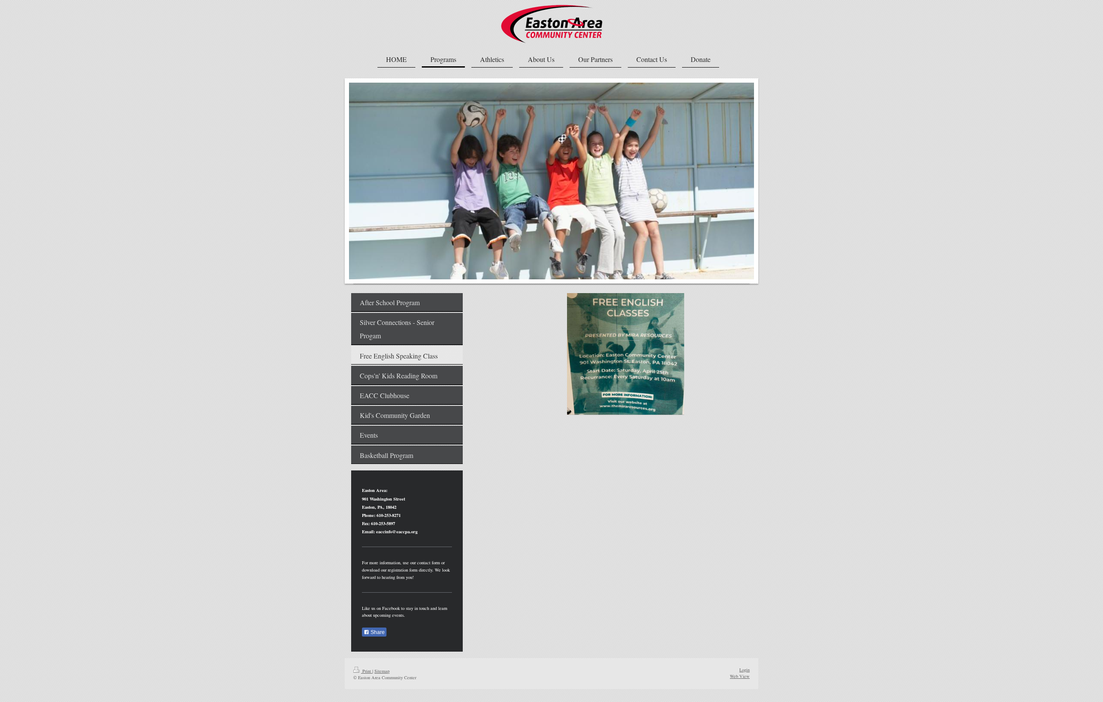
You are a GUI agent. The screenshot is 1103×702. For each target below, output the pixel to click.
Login (744, 670)
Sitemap (381, 671)
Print (366, 671)
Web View (740, 676)
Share (377, 632)
